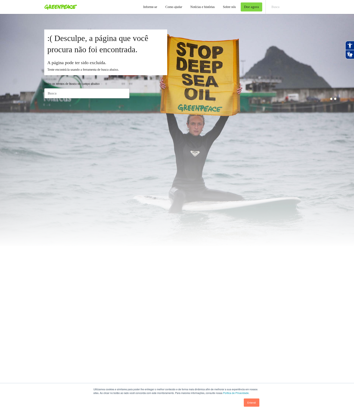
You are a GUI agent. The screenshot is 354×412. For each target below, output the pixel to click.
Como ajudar (173, 7)
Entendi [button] (251, 402)
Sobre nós (229, 7)
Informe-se (150, 7)
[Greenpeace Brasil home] (59, 7)
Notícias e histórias (202, 7)
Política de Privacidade (236, 393)
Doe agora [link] (251, 7)
